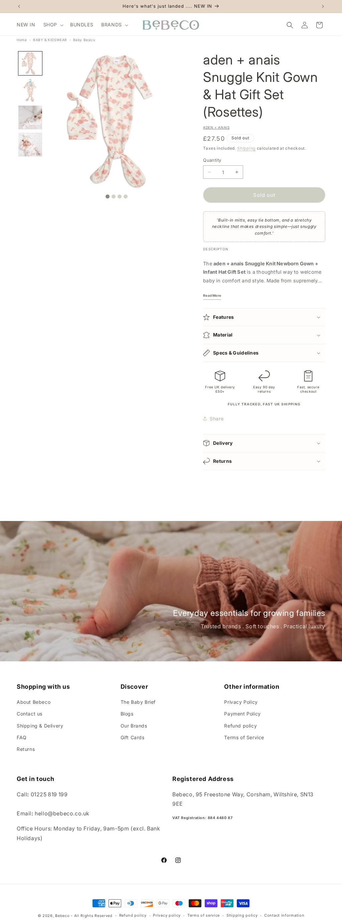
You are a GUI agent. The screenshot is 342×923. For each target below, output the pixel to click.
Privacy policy (167, 915)
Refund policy (240, 726)
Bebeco (62, 915)
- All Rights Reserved (92, 915)
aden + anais (216, 127)
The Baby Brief (138, 702)
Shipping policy (242, 915)
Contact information (284, 915)
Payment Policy (242, 713)
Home (22, 40)
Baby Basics (84, 40)
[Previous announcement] (19, 6)
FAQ (22, 737)
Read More (212, 295)
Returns (26, 749)
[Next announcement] (323, 6)
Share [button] (216, 418)
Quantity (212, 160)
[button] (52, 25)
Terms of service (203, 915)
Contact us (29, 713)
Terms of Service (244, 737)
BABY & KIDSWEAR (50, 40)
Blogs (127, 713)
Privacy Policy (241, 702)
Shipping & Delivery (40, 726)
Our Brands (134, 726)
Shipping (246, 148)
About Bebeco (33, 702)
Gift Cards (133, 737)
